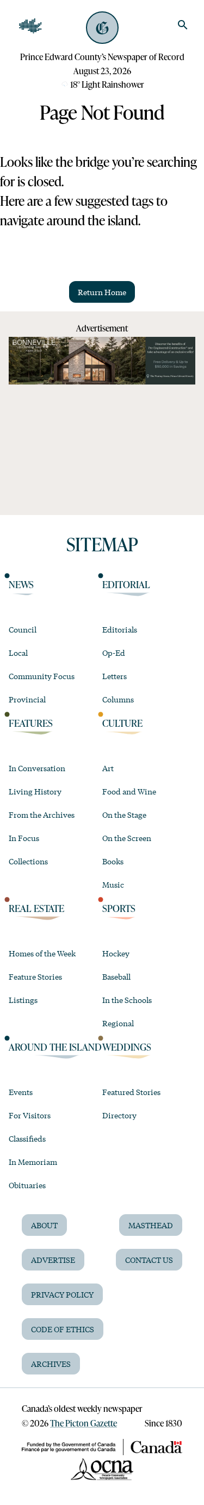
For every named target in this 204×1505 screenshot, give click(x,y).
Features (31, 722)
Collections (28, 861)
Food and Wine (129, 791)
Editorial (126, 584)
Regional (118, 1023)
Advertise (53, 1259)
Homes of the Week (42, 953)
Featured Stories (131, 1091)
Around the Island (55, 1046)
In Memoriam (33, 1161)
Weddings (126, 1046)
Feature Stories (35, 976)
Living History (35, 791)
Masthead (150, 1225)
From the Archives (42, 814)
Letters (114, 675)
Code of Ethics (62, 1329)
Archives (51, 1363)
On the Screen (126, 837)
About (44, 1225)
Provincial (27, 699)
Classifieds (27, 1138)
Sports (118, 908)
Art (108, 768)
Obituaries (27, 1185)
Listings (23, 999)
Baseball (116, 976)
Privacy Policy (62, 1294)
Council (22, 629)
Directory (119, 1115)
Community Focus (42, 675)
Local (18, 652)
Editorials (119, 629)
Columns (118, 699)
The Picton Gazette (83, 1423)
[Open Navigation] (30, 26)
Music (113, 884)
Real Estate (36, 908)
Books (112, 861)
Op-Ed (113, 652)
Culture (122, 722)
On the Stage (124, 814)
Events (21, 1091)
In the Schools (127, 999)
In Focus (24, 837)
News (21, 584)
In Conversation (37, 768)
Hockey (115, 953)
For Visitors (30, 1115)
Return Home (102, 291)
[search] (183, 24)
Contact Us (149, 1259)
